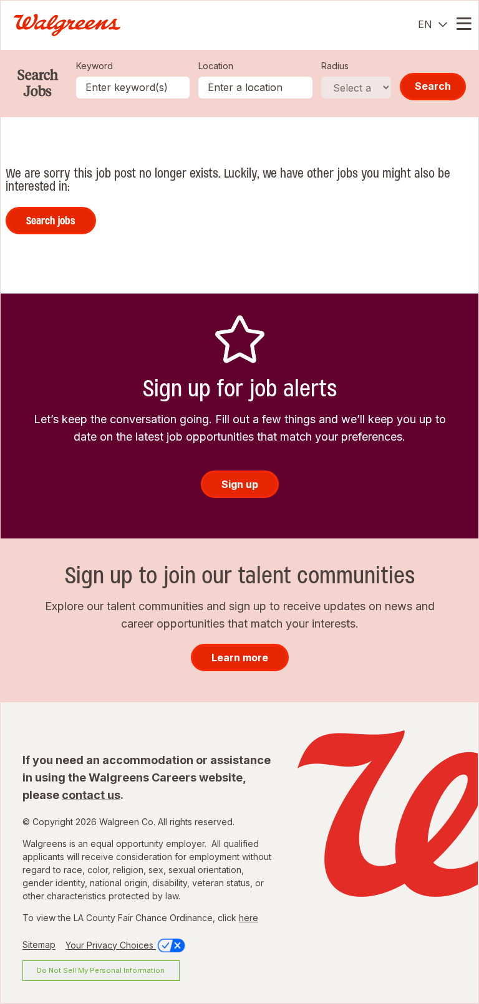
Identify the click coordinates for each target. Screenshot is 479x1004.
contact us (91, 794)
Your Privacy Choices (110, 945)
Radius (335, 65)
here (248, 917)
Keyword (94, 65)
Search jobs (50, 220)
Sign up (239, 484)
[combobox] (255, 87)
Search (433, 86)
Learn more (239, 657)
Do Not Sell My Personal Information (101, 970)
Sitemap (39, 945)
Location (215, 65)
